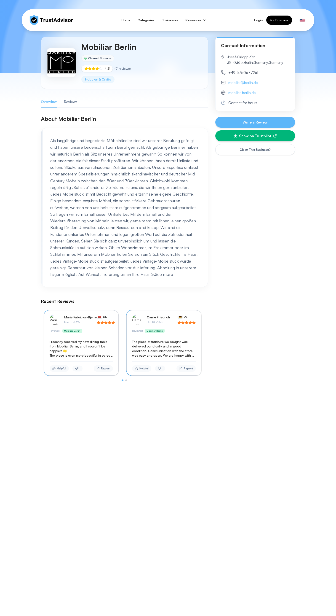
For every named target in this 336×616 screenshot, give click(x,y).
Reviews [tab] (70, 102)
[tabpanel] (124, 248)
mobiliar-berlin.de (242, 92)
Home (125, 20)
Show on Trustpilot (255, 136)
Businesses (170, 20)
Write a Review (255, 122)
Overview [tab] (49, 101)
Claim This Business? (255, 149)
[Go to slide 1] (122, 380)
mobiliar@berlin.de (243, 82)
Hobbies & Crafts (98, 79)
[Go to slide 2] (126, 380)
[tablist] (124, 102)
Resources (193, 20)
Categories (146, 20)
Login (258, 20)
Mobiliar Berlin (72, 330)
